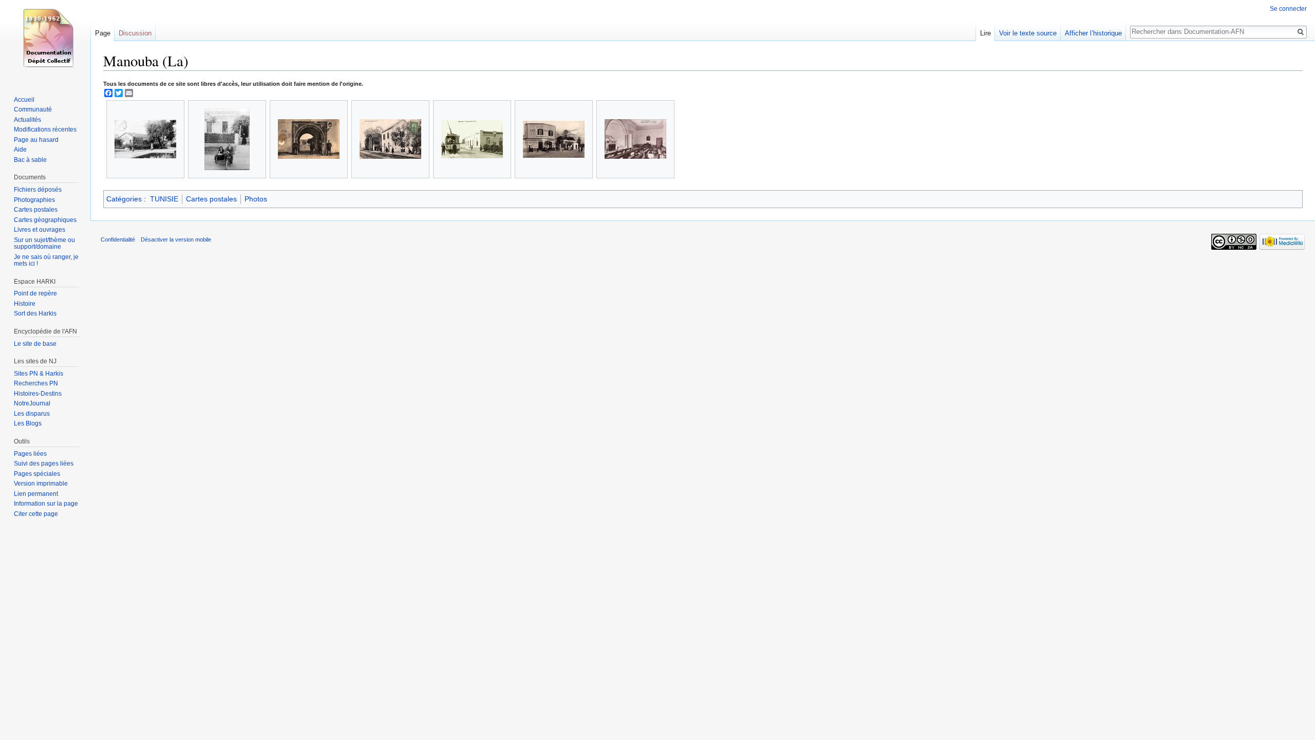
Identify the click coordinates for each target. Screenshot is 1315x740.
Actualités (27, 119)
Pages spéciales (37, 473)
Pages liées (30, 453)
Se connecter (1288, 8)
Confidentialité (118, 239)
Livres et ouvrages (39, 229)
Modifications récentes (45, 129)
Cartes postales (211, 199)
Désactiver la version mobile (176, 239)
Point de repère (35, 293)
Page (102, 33)
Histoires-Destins (38, 393)
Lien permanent (36, 493)
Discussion (135, 33)
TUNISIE (164, 199)
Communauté (33, 109)
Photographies (34, 199)
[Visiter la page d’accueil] (45, 41)
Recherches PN (36, 383)
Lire (985, 33)
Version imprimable (41, 483)
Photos (256, 199)
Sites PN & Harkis (38, 373)
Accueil (24, 99)
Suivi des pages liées (43, 463)
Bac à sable (30, 159)
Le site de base (35, 343)
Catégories (124, 199)
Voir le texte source (1028, 33)
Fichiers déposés (38, 189)
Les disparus (32, 413)
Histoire (24, 303)
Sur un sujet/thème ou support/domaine (44, 243)
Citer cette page (36, 513)
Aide (20, 149)
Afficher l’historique (1093, 33)
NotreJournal (32, 403)
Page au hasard (36, 139)
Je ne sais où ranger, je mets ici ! (46, 260)
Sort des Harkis (35, 313)
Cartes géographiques (45, 220)
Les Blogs (28, 423)
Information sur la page (46, 503)
